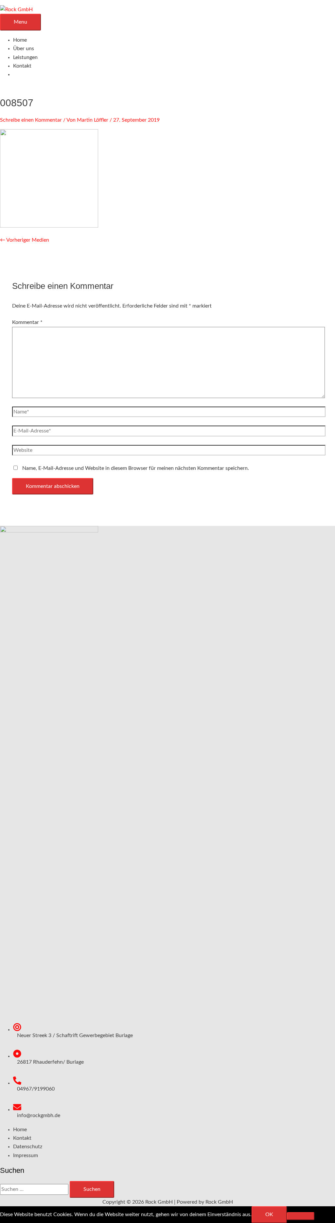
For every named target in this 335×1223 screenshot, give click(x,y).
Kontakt (22, 66)
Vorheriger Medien (24, 240)
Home (20, 40)
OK (269, 1214)
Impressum (25, 1155)
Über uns (23, 48)
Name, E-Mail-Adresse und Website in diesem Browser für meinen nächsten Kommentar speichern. (135, 468)
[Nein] (300, 1216)
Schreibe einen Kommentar (31, 120)
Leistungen (25, 57)
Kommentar (27, 322)
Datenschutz (27, 1146)
